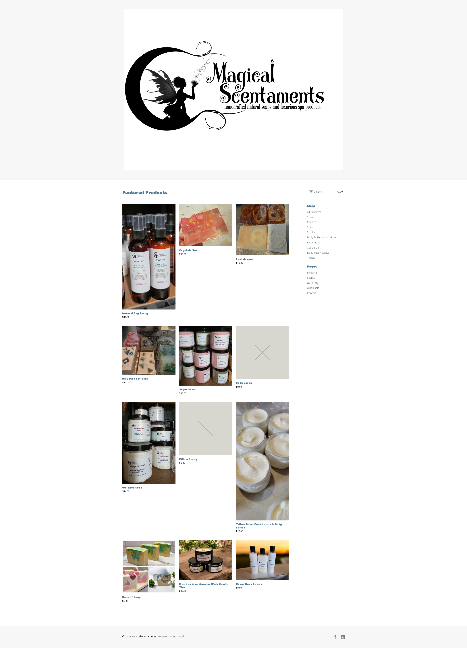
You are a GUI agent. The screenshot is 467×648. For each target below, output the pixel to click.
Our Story (312, 282)
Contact (311, 293)
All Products (314, 212)
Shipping (312, 272)
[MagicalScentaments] (233, 89)
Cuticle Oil (313, 247)
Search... (312, 217)
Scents (311, 277)
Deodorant (313, 242)
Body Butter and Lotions (321, 237)
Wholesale (313, 288)
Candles (311, 222)
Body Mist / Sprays (318, 252)
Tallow (311, 257)
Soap (310, 227)
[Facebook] (335, 637)
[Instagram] (343, 637)
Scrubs (311, 232)
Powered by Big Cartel (171, 636)
